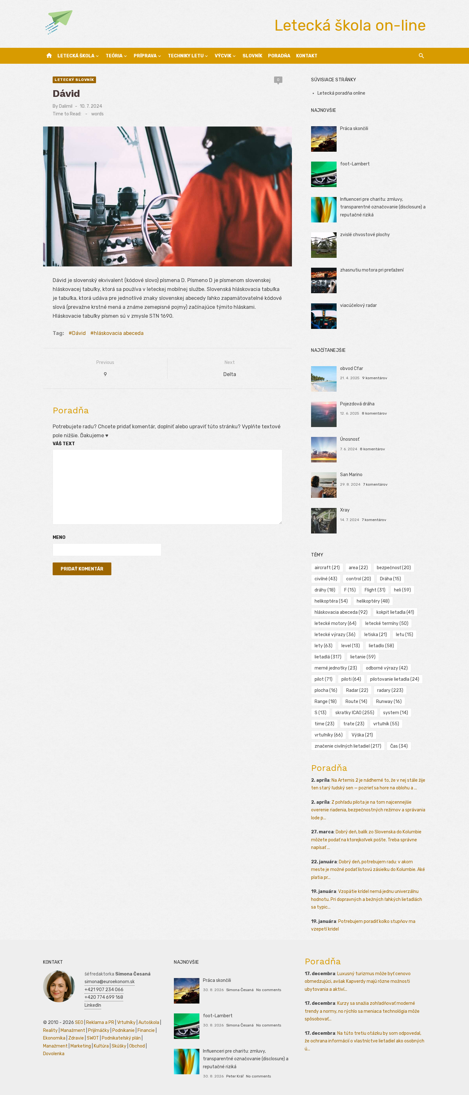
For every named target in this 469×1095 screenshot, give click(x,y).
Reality (50, 1030)
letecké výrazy (335, 634)
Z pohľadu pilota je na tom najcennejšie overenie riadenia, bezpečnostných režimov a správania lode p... (368, 810)
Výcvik (223, 56)
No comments (268, 990)
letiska (375, 634)
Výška (362, 735)
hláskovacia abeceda (119, 333)
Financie (146, 1030)
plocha (326, 690)
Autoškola (148, 1022)
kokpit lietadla (395, 612)
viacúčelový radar (358, 305)
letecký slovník (74, 79)
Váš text (64, 443)
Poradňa (279, 56)
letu (404, 634)
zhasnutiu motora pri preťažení (372, 270)
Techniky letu (186, 56)
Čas (399, 746)
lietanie (363, 657)
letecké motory (335, 623)
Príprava (145, 56)
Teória (114, 56)
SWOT (93, 1038)
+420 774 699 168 (104, 997)
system (395, 712)
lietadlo (381, 646)
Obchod (137, 1046)
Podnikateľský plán (121, 1038)
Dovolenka (53, 1053)
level (350, 646)
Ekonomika (54, 1038)
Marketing (81, 1046)
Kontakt (306, 56)
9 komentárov (374, 378)
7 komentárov (375, 484)
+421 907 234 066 (104, 989)
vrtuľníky (329, 735)
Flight (375, 590)
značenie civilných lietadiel (348, 746)
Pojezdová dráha (357, 404)
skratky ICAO (354, 712)
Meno (59, 537)
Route (356, 701)
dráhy (325, 590)
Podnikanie (123, 1030)
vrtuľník (386, 724)
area (358, 567)
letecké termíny (386, 623)
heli (402, 590)
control (358, 579)
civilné (326, 579)
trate (353, 724)
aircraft (327, 567)
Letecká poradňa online (341, 93)
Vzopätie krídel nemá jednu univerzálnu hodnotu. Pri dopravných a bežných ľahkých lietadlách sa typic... (366, 899)
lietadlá (328, 657)
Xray (345, 510)
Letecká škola (75, 56)
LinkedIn (93, 1005)
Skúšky (119, 1046)
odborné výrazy (387, 668)
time (324, 724)
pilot (323, 679)
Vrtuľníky (126, 1022)
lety (323, 646)
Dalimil (65, 106)
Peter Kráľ (234, 1076)
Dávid (79, 333)
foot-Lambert (355, 164)
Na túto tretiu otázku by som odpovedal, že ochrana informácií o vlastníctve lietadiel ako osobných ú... (364, 1041)
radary (390, 690)
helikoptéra (331, 601)
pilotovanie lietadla (394, 679)
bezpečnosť (394, 567)
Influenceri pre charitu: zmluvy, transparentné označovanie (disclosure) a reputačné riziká (383, 207)
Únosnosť (349, 439)
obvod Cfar (351, 368)
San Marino (351, 474)
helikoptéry (373, 601)
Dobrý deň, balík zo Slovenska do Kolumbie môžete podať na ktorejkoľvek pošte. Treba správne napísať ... (366, 839)
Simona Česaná (240, 990)
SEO (79, 1022)
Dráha (390, 579)
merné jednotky (336, 668)
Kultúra (101, 1046)
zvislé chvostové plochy (365, 234)
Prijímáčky (98, 1030)
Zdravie (76, 1038)
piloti (351, 679)
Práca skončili (354, 128)
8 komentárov (374, 413)
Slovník (252, 56)
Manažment (73, 1030)
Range (326, 701)
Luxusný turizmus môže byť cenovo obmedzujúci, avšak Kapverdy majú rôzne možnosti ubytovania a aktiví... (358, 981)
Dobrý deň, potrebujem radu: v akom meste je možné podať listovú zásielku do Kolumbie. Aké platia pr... (368, 869)
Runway (389, 701)
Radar (357, 690)
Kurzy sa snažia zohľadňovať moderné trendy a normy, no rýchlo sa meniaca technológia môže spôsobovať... (362, 1011)
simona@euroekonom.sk (110, 981)
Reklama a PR (100, 1022)
